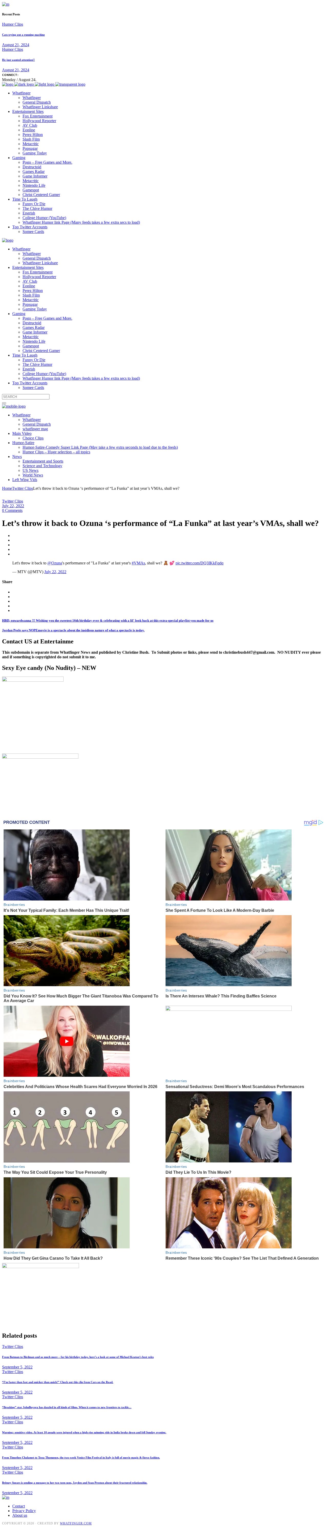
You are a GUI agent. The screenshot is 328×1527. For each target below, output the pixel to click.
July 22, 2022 (13, 506)
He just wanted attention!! (18, 59)
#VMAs (138, 563)
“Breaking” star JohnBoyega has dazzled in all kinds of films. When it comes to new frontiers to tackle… (66, 1407)
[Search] (4, 403)
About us (19, 1515)
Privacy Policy (24, 1511)
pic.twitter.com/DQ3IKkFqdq (199, 563)
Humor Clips (12, 24)
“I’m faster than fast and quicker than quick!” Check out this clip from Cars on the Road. (57, 1382)
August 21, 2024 (15, 45)
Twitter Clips (22, 488)
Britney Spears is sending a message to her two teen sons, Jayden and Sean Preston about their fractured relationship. (74, 1482)
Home (7, 488)
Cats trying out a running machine (23, 34)
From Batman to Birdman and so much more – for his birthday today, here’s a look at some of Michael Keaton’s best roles (78, 1356)
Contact (18, 1506)
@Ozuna (54, 563)
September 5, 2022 (17, 1367)
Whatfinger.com (76, 1523)
